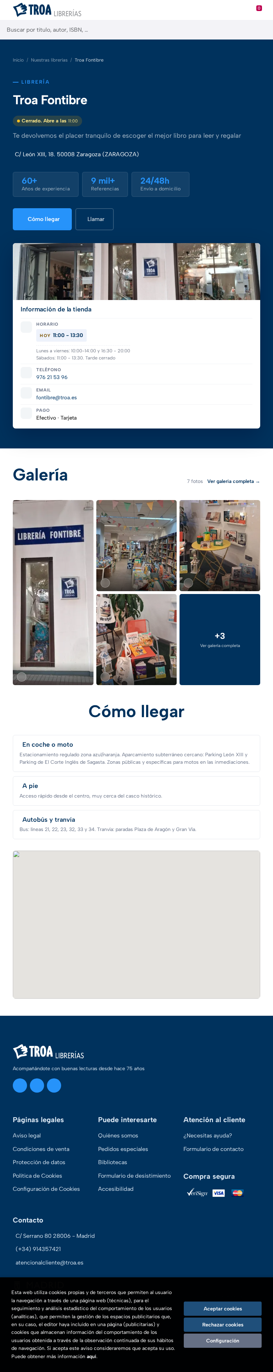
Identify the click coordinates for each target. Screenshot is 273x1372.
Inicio (18, 60)
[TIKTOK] (54, 1085)
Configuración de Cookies (46, 1189)
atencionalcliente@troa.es (50, 1262)
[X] (37, 1085)
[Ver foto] (53, 592)
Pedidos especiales (123, 1149)
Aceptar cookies (223, 1308)
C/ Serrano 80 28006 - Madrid (55, 1235)
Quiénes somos (118, 1135)
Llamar (96, 219)
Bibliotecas (112, 1162)
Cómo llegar (44, 219)
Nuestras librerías (49, 60)
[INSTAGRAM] (20, 1085)
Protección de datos (39, 1162)
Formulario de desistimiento (134, 1175)
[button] (220, 639)
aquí (91, 1356)
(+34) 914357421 (38, 1249)
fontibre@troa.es (56, 397)
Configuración (222, 1340)
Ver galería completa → (233, 481)
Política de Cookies (37, 1175)
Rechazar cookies (222, 1324)
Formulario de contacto (213, 1149)
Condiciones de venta (41, 1149)
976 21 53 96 (52, 377)
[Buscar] (261, 30)
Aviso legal (27, 1135)
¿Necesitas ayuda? (207, 1135)
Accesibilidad (116, 1189)
